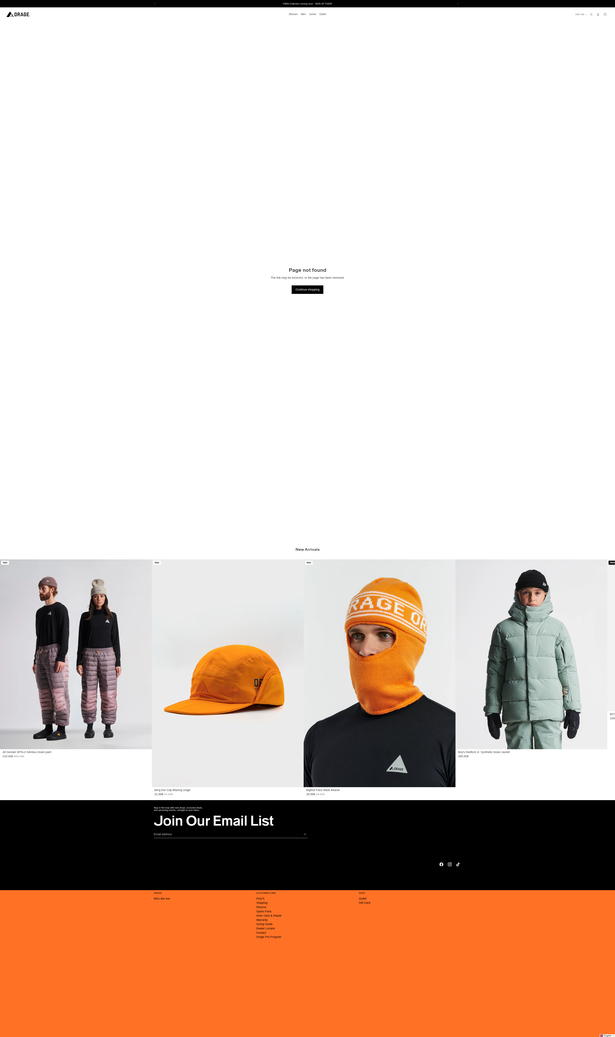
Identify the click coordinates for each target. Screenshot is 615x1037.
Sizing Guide (264, 924)
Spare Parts (263, 911)
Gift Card (364, 902)
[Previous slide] (154, 3)
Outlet (362, 898)
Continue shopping (307, 289)
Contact (261, 932)
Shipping (261, 902)
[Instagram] (450, 864)
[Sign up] (305, 834)
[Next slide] (457, 3)
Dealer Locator (265, 928)
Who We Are (162, 898)
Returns (261, 907)
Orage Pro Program (268, 937)
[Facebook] (441, 864)
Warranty (262, 920)
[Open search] (591, 14)
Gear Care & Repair (269, 915)
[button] (607, 1035)
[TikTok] (458, 864)
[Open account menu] (598, 14)
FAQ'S (260, 898)
